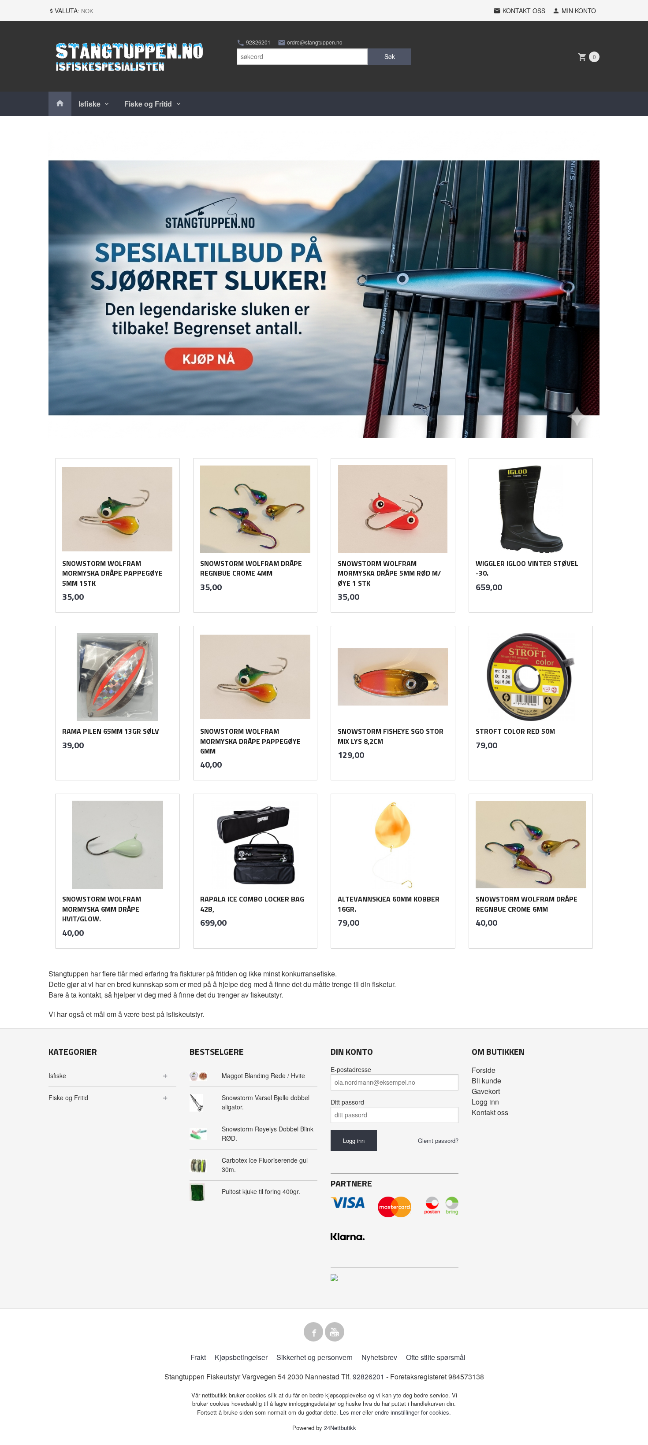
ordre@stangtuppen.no (314, 42)
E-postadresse (351, 1069)
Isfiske (89, 104)
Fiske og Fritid (148, 104)
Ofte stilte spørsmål (436, 1357)
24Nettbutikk (340, 1427)
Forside (483, 1070)
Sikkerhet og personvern (314, 1357)
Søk (389, 56)
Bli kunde (486, 1080)
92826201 (258, 42)
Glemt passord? (438, 1140)
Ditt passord (347, 1102)
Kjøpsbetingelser (241, 1357)
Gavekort (486, 1091)
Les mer (351, 1412)
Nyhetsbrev (379, 1357)
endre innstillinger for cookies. (413, 1412)
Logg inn (485, 1102)
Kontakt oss (490, 1112)
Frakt (198, 1357)
